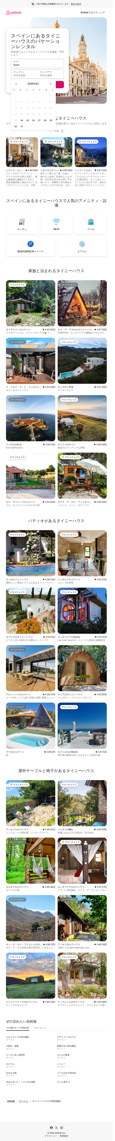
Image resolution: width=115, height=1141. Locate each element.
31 (22, 126)
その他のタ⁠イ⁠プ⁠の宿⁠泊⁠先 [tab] (17, 1027)
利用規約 (64, 1136)
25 (27, 120)
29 (51, 120)
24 (22, 120)
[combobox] (37, 65)
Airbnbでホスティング (93, 12)
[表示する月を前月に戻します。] (16, 84)
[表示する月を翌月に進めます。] (51, 84)
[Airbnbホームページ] (13, 12)
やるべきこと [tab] (40, 1027)
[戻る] (51, 131)
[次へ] (62, 131)
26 (33, 120)
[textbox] (24, 75)
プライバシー (50, 1136)
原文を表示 (76, 4)
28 (45, 120)
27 (39, 120)
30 (16, 126)
